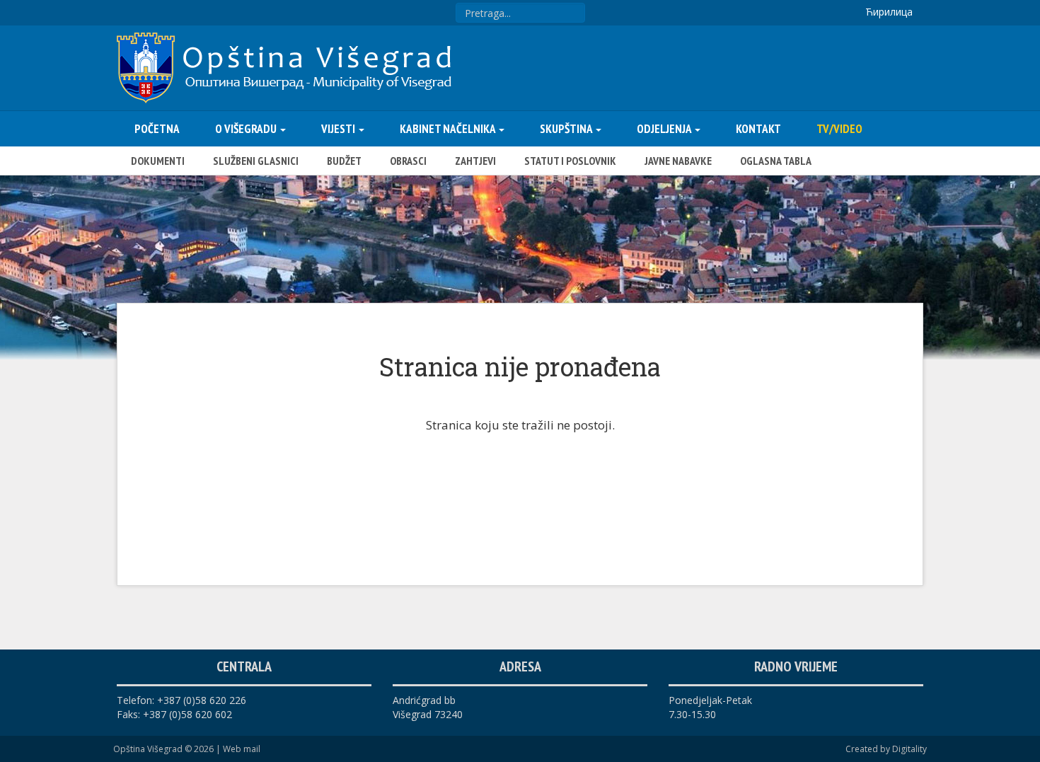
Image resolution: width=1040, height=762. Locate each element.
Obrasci (408, 161)
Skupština (567, 129)
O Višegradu (247, 129)
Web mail (241, 749)
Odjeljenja (665, 129)
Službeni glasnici (256, 161)
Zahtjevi (475, 161)
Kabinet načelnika (448, 129)
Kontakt (758, 129)
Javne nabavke (678, 161)
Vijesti (339, 129)
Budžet (344, 161)
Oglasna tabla (775, 161)
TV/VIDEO (839, 129)
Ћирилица (889, 11)
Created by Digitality (886, 749)
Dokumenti (158, 161)
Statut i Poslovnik (570, 161)
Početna (157, 129)
